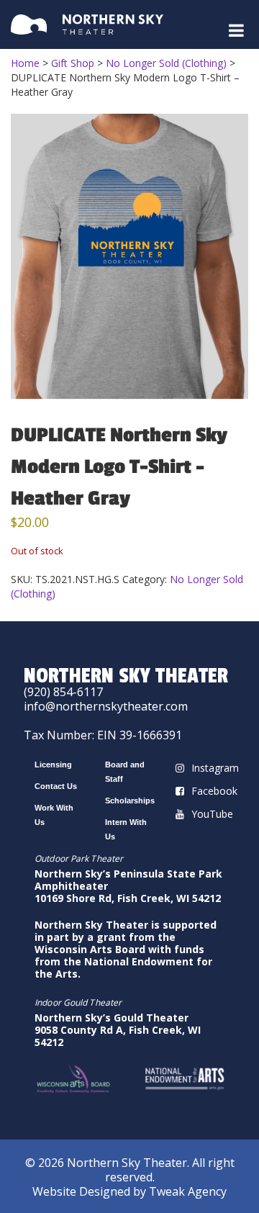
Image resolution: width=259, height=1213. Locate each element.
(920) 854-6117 (63, 692)
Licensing (53, 764)
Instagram (215, 768)
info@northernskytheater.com (106, 706)
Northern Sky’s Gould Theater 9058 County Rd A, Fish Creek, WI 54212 (118, 1030)
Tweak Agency (188, 1191)
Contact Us (56, 786)
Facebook (214, 791)
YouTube (212, 814)
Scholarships (130, 800)
